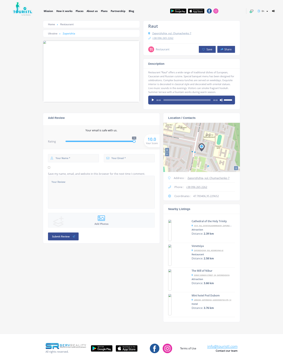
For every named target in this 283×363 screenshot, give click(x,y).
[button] (222, 346)
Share (228, 49)
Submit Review (61, 236)
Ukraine (52, 33)
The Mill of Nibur (202, 270)
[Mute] (221, 100)
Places (79, 11)
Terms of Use (188, 348)
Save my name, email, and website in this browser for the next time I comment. (96, 174)
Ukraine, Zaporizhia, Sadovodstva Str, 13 (212, 300)
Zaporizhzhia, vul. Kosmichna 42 (208, 250)
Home (51, 24)
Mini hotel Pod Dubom (206, 295)
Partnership (118, 11)
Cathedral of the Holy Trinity (209, 221)
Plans (104, 11)
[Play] (152, 100)
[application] (191, 99)
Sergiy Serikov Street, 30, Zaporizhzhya (212, 275)
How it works (64, 11)
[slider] (228, 100)
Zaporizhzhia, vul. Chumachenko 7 (171, 33)
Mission (48, 11)
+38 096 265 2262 (162, 38)
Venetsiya (198, 246)
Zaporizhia (69, 33)
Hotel (195, 303)
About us (92, 11)
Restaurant (67, 24)
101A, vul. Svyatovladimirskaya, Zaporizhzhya (214, 225)
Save (209, 49)
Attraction (197, 229)
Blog (131, 11)
